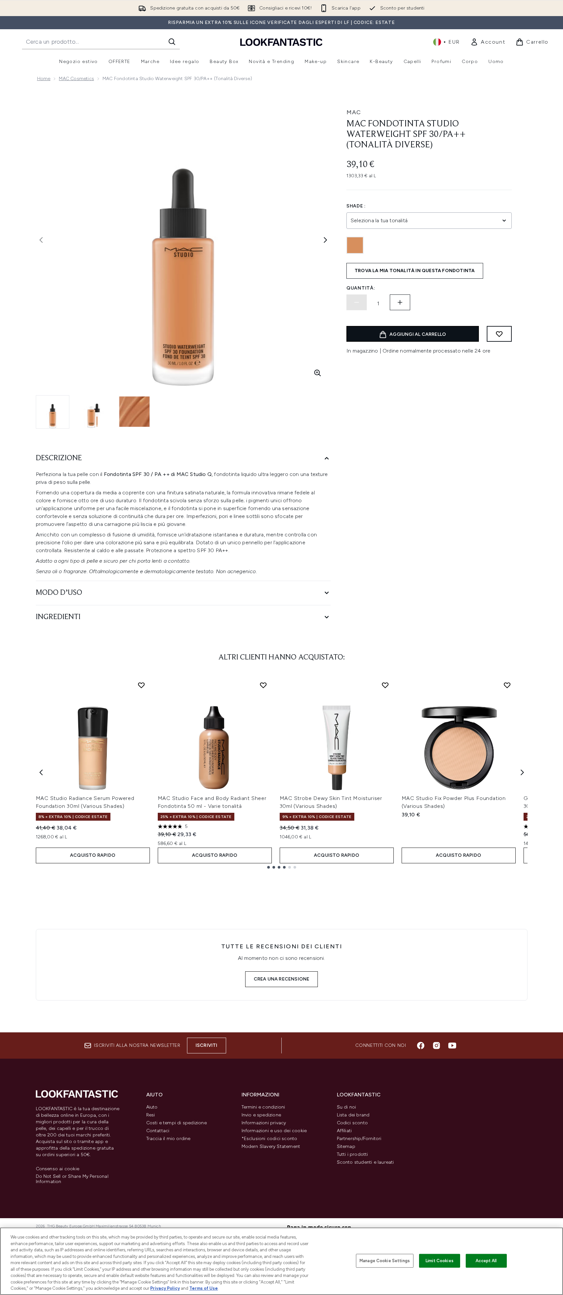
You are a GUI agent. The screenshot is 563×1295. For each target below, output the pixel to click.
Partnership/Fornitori (359, 1138)
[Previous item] (41, 772)
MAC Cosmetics (76, 78)
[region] (281, 1261)
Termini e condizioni (263, 1107)
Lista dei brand (353, 1115)
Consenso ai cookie (58, 1169)
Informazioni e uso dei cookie (274, 1130)
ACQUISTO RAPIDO (92, 855)
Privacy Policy (165, 1288)
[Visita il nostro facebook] (421, 1045)
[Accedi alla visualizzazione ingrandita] (317, 373)
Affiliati (344, 1130)
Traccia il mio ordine (168, 1138)
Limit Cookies (440, 1260)
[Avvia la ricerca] (172, 41)
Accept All (486, 1260)
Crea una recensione (282, 979)
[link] (487, 42)
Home (44, 78)
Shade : (356, 206)
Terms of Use (203, 1288)
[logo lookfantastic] (281, 42)
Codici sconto (352, 1123)
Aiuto (152, 1107)
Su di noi (346, 1107)
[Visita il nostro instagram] (436, 1045)
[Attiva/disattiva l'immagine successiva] (325, 240)
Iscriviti (207, 1045)
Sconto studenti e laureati (365, 1162)
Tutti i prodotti (352, 1154)
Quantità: (360, 288)
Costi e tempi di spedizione (176, 1123)
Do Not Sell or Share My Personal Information (72, 1179)
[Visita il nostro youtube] (452, 1045)
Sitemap (346, 1146)
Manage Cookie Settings (385, 1260)
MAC (353, 112)
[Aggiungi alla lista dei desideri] (499, 334)
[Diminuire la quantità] (356, 302)
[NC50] (355, 245)
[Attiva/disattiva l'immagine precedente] (41, 240)
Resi (150, 1115)
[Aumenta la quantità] (400, 302)
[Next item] (522, 772)
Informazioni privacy (264, 1123)
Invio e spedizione (261, 1115)
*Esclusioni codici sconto (269, 1138)
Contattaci (158, 1130)
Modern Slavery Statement (271, 1146)
